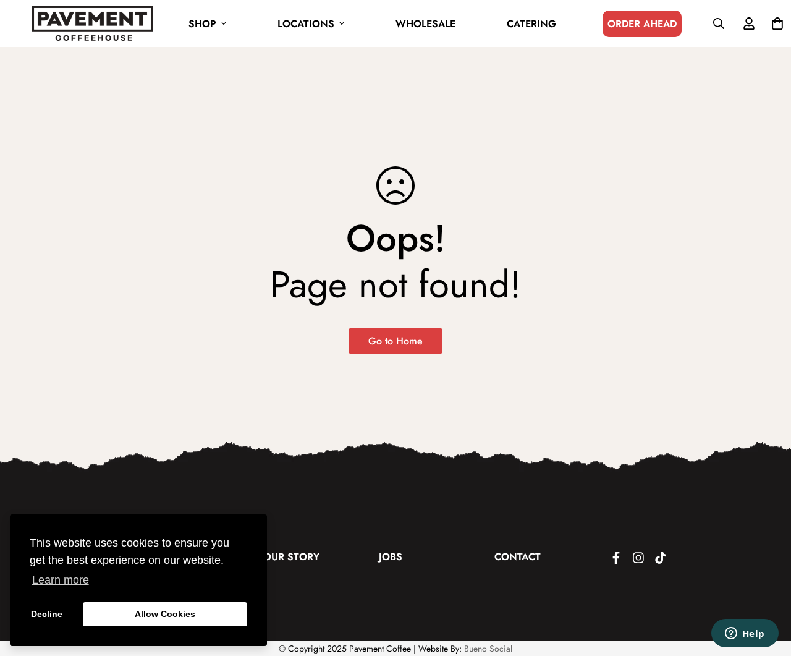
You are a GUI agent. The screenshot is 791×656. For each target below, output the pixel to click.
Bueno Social (488, 648)
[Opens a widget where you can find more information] (745, 634)
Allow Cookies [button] (165, 614)
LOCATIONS (305, 24)
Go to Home (395, 341)
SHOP (202, 24)
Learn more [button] (60, 580)
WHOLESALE (425, 24)
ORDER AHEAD (642, 24)
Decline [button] (46, 614)
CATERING (531, 24)
